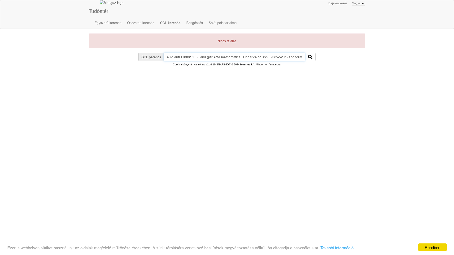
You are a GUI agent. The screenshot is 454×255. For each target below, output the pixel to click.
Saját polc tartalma (223, 22)
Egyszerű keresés (108, 22)
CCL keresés (170, 22)
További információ (337, 248)
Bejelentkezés (338, 3)
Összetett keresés (140, 22)
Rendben (432, 247)
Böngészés (194, 22)
